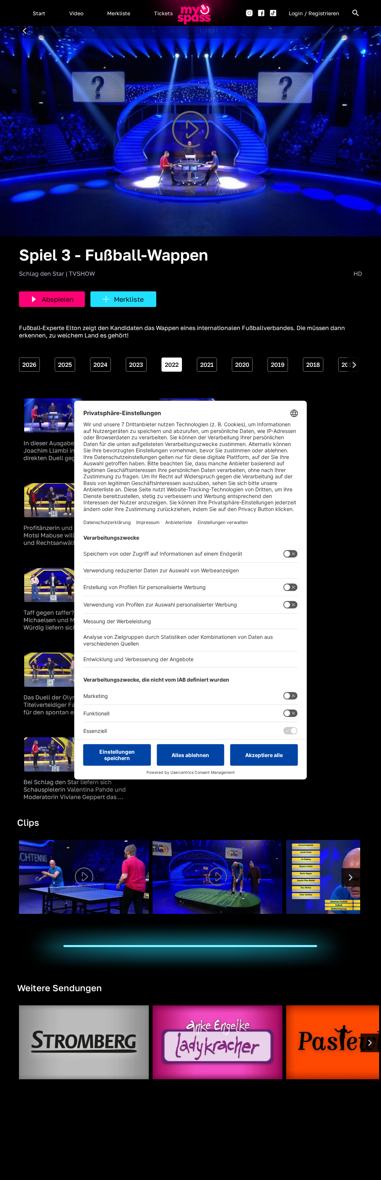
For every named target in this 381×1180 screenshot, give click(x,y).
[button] (39, 13)
